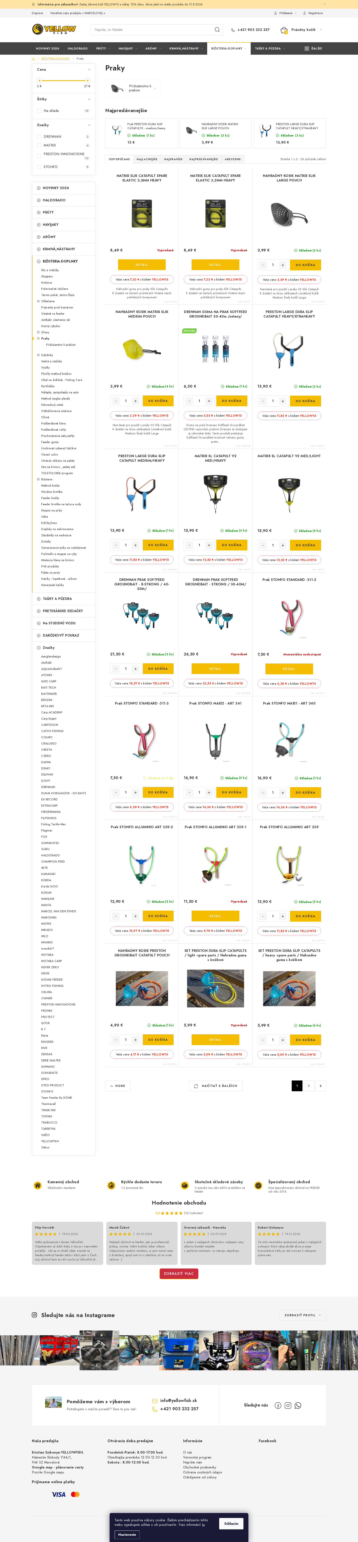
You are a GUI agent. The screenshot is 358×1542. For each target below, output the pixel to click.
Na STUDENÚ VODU (59, 623)
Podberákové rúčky (53, 430)
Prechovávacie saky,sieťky (58, 436)
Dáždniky (47, 355)
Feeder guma (50, 442)
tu (203, 1524)
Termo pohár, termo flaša (57, 295)
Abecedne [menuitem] (233, 159)
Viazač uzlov (49, 454)
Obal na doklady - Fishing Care (61, 380)
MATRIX (66, 145)
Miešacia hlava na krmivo (57, 560)
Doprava (37, 13)
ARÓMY (49, 236)
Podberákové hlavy (53, 423)
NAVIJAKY (50, 224)
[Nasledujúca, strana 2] (309, 1085)
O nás (187, 1452)
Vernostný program (197, 1457)
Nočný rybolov (50, 326)
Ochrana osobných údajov (202, 1472)
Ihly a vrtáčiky (50, 270)
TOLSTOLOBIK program (57, 473)
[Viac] (313, 48)
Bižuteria (46, 479)
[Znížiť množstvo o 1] (263, 265)
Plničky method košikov (56, 374)
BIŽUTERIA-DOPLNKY (60, 261)
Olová (45, 417)
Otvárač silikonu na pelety (58, 461)
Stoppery (47, 276)
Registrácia (316, 13)
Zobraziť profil (300, 1315)
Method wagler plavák (55, 398)
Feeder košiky (50, 498)
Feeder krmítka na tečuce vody (61, 504)
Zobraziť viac (179, 1273)
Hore (120, 1086)
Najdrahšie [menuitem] (173, 159)
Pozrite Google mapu (48, 1472)
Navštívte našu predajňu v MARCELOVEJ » (78, 13)
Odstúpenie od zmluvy (199, 1477)
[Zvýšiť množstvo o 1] (283, 265)
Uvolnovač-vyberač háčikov (59, 448)
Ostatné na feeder (53, 314)
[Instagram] (288, 1405)
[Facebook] (278, 1405)
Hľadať (217, 29)
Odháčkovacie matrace (56, 411)
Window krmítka (51, 492)
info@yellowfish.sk (178, 1401)
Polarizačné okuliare (54, 289)
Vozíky (45, 367)
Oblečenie (48, 301)
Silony (45, 332)
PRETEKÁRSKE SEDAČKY (63, 611)
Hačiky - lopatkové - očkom (59, 579)
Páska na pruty (50, 572)
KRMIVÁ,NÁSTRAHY (59, 249)
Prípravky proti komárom (57, 307)
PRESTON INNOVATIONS (66, 156)
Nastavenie (127, 1534)
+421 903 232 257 (253, 30)
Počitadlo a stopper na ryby (59, 554)
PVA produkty (50, 566)
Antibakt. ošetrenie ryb (55, 320)
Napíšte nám (192, 1462)
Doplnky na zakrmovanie (57, 529)
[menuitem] (47, 48)
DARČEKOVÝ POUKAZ (61, 635)
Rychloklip (47, 386)
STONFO (66, 166)
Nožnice (46, 282)
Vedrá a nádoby (51, 361)
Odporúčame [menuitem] (119, 159)
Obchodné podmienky (199, 1467)
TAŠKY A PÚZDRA (57, 598)
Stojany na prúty (51, 510)
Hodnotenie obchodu (179, 1203)
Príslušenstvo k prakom (61, 345)
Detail (142, 265)
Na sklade (66, 110)
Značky (48, 647)
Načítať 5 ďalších (219, 1086)
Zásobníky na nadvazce (56, 535)
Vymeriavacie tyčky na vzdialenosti (63, 548)
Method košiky (50, 485)
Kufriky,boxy (49, 523)
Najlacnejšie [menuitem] (147, 159)
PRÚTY (48, 212)
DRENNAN (66, 136)
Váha (44, 517)
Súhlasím (231, 1523)
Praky (45, 338)
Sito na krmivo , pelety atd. (58, 467)
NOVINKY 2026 (56, 188)
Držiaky (46, 541)
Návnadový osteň (52, 405)
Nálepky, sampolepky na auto (60, 392)
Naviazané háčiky (52, 585)
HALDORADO (54, 200)
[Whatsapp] (298, 1405)
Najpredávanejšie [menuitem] (203, 159)
